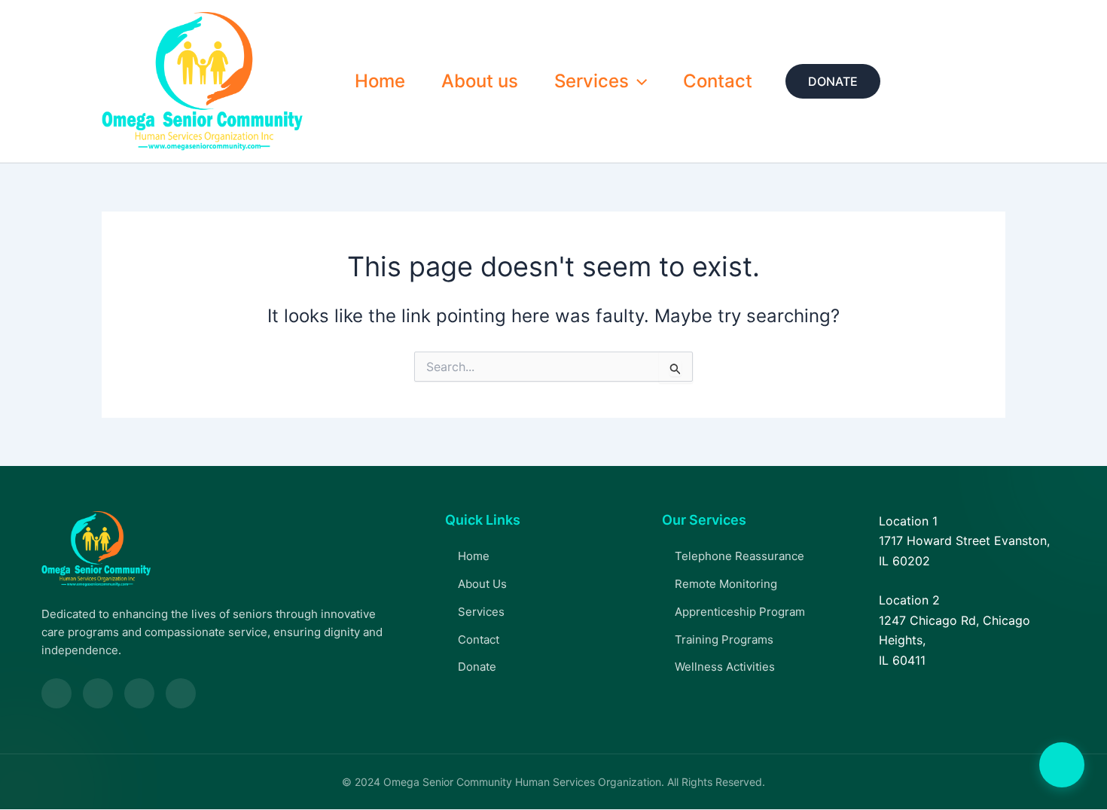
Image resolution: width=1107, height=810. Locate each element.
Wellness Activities (725, 666)
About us (479, 81)
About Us (482, 584)
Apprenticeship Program (740, 611)
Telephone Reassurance (739, 556)
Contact (717, 81)
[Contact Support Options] (1061, 764)
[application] (638, 81)
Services (591, 81)
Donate (477, 666)
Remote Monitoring (726, 584)
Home (380, 81)
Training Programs (724, 639)
